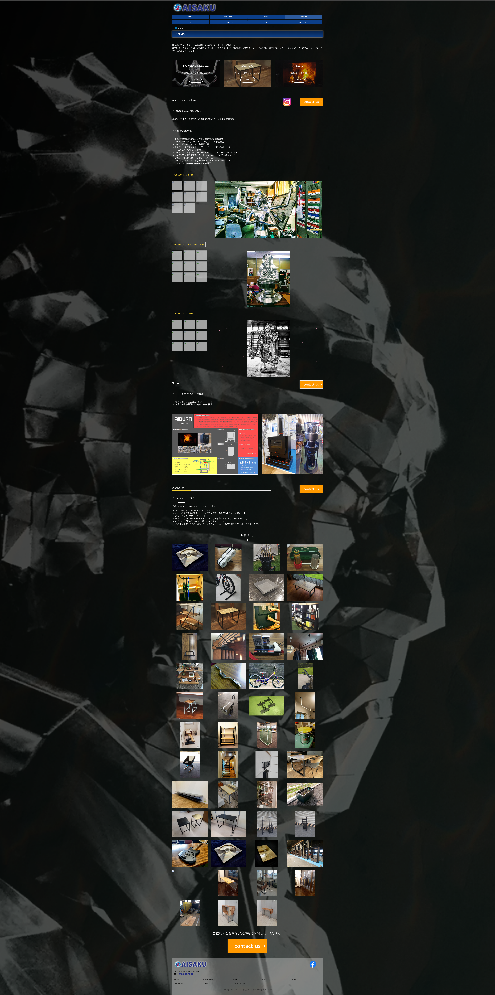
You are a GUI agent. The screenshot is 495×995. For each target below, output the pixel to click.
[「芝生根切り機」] (190, 646)
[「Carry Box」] (228, 705)
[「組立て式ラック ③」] (228, 883)
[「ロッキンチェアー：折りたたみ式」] (190, 765)
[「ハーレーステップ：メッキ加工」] (228, 676)
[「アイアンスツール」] (190, 824)
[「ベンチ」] (190, 735)
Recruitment (228, 22)
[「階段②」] (228, 765)
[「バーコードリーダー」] (266, 646)
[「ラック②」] (228, 735)
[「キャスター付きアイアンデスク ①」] (228, 794)
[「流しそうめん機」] (305, 676)
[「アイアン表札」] (266, 765)
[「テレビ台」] (190, 794)
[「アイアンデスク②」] (305, 765)
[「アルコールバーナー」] (305, 557)
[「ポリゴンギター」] (190, 853)
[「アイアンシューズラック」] (305, 824)
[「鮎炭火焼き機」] (266, 557)
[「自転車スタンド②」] (266, 705)
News (266, 22)
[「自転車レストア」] (266, 676)
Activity (304, 17)
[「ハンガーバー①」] (190, 587)
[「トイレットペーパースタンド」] (228, 557)
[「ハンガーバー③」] (305, 705)
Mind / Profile (228, 17)
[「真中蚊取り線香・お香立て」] (228, 853)
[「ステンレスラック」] (266, 794)
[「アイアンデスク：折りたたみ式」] (305, 587)
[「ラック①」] (305, 617)
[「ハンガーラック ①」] (266, 883)
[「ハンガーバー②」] (305, 646)
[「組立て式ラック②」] (190, 676)
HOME (190, 17)
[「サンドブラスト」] (190, 557)
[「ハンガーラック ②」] (305, 883)
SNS (190, 22)
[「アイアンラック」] (266, 824)
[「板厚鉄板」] (266, 587)
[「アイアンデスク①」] (228, 617)
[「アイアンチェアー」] (190, 705)
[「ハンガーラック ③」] (190, 913)
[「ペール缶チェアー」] (305, 735)
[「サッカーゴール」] (266, 735)
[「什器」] (305, 853)
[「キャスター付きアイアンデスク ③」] (266, 913)
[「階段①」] (228, 646)
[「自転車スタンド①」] (228, 587)
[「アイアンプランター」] (305, 794)
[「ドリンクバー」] (266, 617)
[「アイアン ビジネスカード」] (266, 853)
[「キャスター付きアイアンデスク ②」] (228, 913)
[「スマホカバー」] (173, 871)
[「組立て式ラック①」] (190, 617)
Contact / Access (303, 22)
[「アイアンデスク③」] (228, 824)
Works (266, 17)
